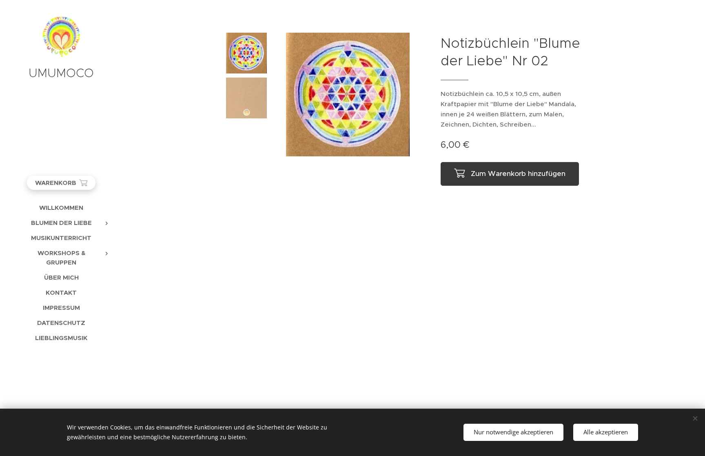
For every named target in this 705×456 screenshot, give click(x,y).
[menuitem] (61, 207)
